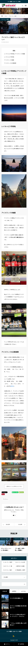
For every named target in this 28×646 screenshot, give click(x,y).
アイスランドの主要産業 (10, 63)
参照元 (12, 386)
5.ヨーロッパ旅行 (5, 19)
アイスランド (5, 499)
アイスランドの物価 (9, 60)
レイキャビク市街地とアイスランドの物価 (14, 53)
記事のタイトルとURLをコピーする (14, 486)
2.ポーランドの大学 (20, 562)
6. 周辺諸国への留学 (20, 570)
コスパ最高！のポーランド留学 (14, 1)
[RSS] (13, 636)
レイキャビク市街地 (9, 57)
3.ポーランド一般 (8, 566)
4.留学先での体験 (20, 566)
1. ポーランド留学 (7, 562)
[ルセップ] (9, 5)
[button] (14, 515)
